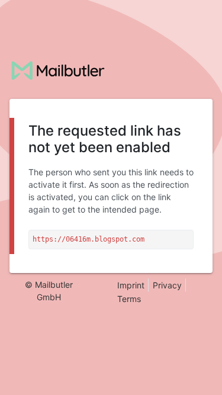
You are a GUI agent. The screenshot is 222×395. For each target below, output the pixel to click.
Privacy (167, 285)
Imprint (130, 285)
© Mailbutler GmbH (49, 291)
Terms (129, 299)
